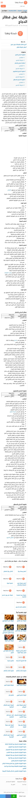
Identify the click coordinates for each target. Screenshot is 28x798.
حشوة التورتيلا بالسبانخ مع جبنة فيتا (17, 758)
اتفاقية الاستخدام (10, 782)
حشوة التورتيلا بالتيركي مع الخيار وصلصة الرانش (14, 763)
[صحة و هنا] (21, 2)
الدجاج (15, 340)
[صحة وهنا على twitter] (25, 788)
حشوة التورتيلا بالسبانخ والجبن (18, 761)
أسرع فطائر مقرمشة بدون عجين (18, 44)
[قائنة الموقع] (2, 2)
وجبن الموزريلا (8, 273)
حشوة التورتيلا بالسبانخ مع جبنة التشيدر (16, 752)
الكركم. (9, 190)
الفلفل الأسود (10, 537)
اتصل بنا (13, 784)
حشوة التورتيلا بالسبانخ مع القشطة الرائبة (15, 744)
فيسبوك (8, 796)
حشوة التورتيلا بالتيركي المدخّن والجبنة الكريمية (14, 771)
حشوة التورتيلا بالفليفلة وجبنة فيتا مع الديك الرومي (15, 767)
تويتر (2, 796)
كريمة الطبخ (13, 412)
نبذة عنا (24, 784)
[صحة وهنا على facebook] (22, 788)
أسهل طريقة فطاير (21, 47)
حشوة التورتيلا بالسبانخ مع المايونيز (17, 747)
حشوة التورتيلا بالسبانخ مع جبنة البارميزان (16, 750)
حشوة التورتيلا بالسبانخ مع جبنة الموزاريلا (16, 755)
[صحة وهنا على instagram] (19, 788)
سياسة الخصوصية (21, 782)
